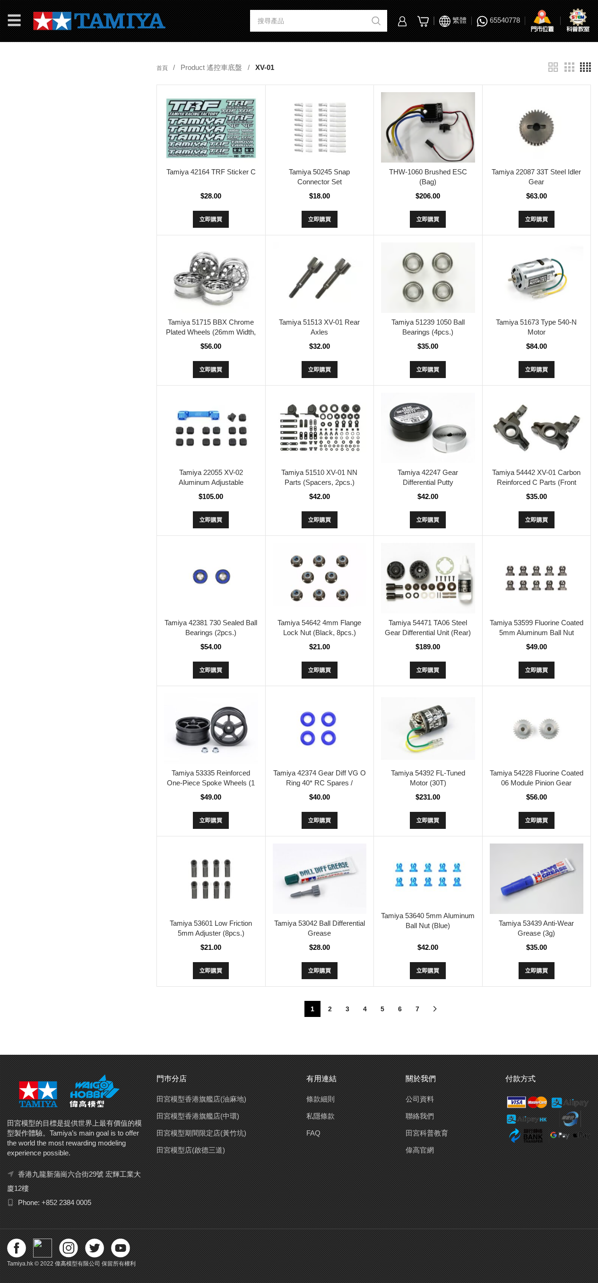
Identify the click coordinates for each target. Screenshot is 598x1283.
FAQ (313, 1133)
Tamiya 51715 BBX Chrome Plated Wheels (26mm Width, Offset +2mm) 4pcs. (211, 332)
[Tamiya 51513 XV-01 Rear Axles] (319, 277)
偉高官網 (420, 1150)
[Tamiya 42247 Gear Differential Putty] (428, 428)
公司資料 (420, 1099)
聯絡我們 (420, 1116)
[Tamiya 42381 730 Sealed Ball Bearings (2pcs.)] (211, 578)
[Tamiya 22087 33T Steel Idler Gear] (536, 127)
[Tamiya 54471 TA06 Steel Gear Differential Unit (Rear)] (428, 578)
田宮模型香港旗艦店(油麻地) (201, 1099)
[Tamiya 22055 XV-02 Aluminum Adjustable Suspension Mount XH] (211, 428)
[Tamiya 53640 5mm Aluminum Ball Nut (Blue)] (428, 875)
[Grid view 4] (585, 67)
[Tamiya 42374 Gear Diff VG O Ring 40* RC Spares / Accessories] (319, 728)
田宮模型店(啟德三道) (190, 1150)
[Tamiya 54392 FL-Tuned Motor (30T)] (428, 728)
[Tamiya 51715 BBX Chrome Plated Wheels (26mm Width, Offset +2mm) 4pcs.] (211, 277)
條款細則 (320, 1099)
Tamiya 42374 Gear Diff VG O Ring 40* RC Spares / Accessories (319, 783)
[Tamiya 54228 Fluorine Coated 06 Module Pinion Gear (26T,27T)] (536, 728)
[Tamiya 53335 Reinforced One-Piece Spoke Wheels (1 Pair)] (211, 728)
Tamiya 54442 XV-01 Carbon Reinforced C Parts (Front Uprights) (536, 482)
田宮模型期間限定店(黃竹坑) (201, 1133)
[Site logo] (99, 20)
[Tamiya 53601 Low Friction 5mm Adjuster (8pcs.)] (211, 879)
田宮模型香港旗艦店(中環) (197, 1116)
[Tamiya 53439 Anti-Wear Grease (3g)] (536, 879)
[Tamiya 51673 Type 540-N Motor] (536, 277)
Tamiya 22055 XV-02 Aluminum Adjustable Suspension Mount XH (211, 482)
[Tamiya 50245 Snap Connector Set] (319, 127)
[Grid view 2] (553, 67)
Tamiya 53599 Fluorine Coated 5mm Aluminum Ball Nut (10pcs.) (536, 632)
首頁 (162, 68)
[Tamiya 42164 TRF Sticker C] (211, 127)
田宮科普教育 (427, 1133)
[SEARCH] (376, 21)
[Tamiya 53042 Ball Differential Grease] (319, 879)
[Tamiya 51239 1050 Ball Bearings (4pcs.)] (428, 277)
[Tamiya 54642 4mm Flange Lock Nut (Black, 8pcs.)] (319, 578)
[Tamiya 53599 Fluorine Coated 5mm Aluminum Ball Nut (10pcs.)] (536, 578)
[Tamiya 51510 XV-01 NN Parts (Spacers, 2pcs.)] (319, 428)
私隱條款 (320, 1116)
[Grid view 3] (569, 67)
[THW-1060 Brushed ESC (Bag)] (428, 127)
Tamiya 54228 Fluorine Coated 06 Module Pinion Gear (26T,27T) (536, 783)
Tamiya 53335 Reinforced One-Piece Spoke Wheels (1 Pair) (211, 783)
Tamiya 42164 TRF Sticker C (211, 172)
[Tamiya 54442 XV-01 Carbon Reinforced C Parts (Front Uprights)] (536, 428)
